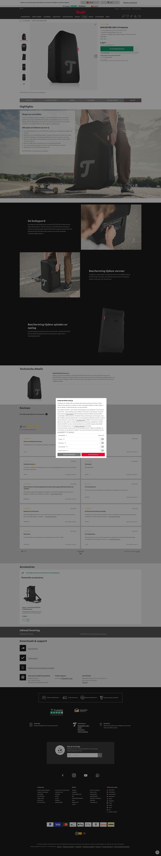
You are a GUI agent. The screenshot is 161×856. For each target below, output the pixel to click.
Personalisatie (61, 446)
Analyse (60, 439)
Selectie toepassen (69, 454)
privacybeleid (60, 432)
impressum (71, 432)
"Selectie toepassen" (79, 426)
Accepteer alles (93, 454)
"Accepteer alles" (80, 420)
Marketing (61, 443)
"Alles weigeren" (70, 413)
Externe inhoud (62, 450)
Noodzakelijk (61, 435)
